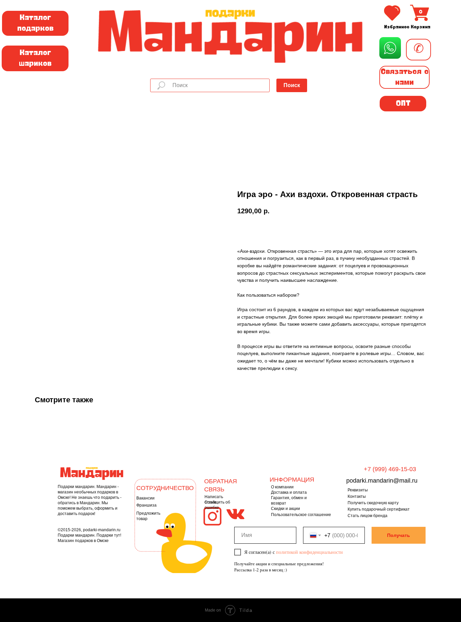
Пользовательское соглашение (301, 514)
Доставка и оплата (289, 492)
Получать (398, 535)
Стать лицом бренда (367, 515)
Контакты (357, 496)
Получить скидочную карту (373, 503)
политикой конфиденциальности (309, 552)
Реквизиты (358, 490)
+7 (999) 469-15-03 (390, 469)
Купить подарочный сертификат (379, 509)
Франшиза (146, 505)
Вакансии (145, 498)
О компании (282, 487)
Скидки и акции (285, 508)
